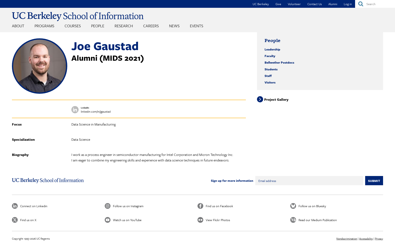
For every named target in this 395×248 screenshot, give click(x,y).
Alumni (332, 4)
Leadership (272, 49)
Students (271, 69)
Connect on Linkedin (33, 206)
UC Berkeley (261, 4)
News (174, 26)
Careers (151, 26)
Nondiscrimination (346, 239)
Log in (348, 4)
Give (278, 4)
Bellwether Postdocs (279, 62)
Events (196, 26)
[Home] (78, 16)
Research (124, 26)
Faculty (270, 56)
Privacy (379, 239)
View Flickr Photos (218, 220)
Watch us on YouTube (127, 220)
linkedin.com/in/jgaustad (96, 111)
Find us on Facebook (219, 206)
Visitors (270, 82)
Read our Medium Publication (318, 220)
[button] (39, 92)
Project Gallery (276, 99)
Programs (44, 26)
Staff (268, 75)
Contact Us (314, 4)
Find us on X (28, 220)
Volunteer (294, 4)
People (97, 26)
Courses (73, 26)
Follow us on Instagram (128, 206)
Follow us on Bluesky (312, 206)
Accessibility (366, 239)
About (18, 26)
